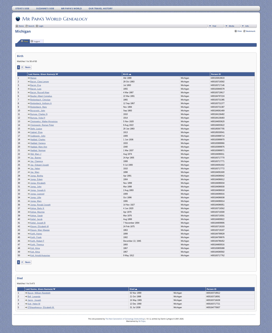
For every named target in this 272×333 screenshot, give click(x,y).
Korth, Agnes (36, 234)
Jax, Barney (35, 158)
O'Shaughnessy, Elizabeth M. (41, 307)
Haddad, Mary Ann (38, 147)
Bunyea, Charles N (38, 114)
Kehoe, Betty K (37, 208)
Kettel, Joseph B (37, 223)
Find (214, 26)
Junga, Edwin (36, 179)
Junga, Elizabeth (37, 183)
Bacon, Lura (35, 89)
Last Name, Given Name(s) (42, 74)
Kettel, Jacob (36, 219)
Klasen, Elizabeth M (39, 226)
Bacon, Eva (35, 85)
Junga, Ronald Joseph (40, 205)
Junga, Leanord (37, 194)
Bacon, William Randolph (39, 293)
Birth (126, 74)
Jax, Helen (35, 168)
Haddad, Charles (37, 139)
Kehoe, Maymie (37, 212)
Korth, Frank (36, 237)
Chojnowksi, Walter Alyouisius (44, 121)
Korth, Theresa (37, 244)
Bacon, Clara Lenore (39, 81)
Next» (28, 67)
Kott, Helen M (34, 304)
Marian (33, 78)
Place (26, 41)
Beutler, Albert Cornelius (41, 96)
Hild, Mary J (35, 154)
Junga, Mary (36, 201)
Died (132, 289)
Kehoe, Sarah (36, 215)
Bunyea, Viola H (37, 118)
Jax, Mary (34, 172)
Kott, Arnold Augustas (40, 255)
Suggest (37, 41)
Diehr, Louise (36, 129)
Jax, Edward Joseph (39, 165)
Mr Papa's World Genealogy (55, 19)
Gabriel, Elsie (36, 132)
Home (21, 26)
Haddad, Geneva (37, 143)
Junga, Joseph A (37, 190)
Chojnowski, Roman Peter (42, 125)
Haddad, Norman (37, 150)
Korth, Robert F (37, 241)
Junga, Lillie (35, 197)
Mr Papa (142, 321)
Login (41, 26)
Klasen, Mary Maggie (40, 230)
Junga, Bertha (36, 176)
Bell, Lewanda (34, 296)
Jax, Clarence (36, 161)
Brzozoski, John (37, 110)
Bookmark (250, 31)
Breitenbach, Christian (40, 100)
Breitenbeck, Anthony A (41, 103)
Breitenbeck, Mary (38, 107)
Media (231, 26)
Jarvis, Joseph (34, 300)
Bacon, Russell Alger (39, 92)
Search (31, 26)
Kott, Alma (35, 248)
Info (247, 26)
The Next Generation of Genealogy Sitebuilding (124, 319)
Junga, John (35, 186)
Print (240, 31)
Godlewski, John (37, 136)
